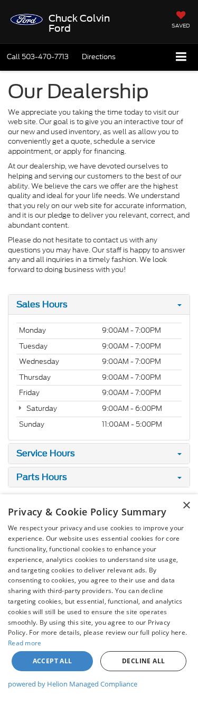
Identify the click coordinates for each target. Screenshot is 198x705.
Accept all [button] (52, 660)
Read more (25, 642)
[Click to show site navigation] (181, 57)
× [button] (186, 506)
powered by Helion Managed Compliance (72, 684)
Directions (99, 57)
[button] (38, 56)
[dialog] (99, 599)
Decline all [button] (143, 660)
